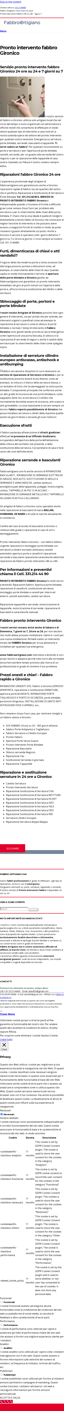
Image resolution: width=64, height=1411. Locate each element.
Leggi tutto (6, 1039)
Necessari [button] (5, 1110)
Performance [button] (7, 1321)
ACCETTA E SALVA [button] (10, 1397)
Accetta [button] (53, 1027)
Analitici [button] (4, 1344)
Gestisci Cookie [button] (49, 1035)
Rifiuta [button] (12, 1031)
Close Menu (7, 1014)
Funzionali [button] (5, 1298)
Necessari (9, 1114)
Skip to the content (10, 1)
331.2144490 (20, 7)
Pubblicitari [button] (6, 1371)
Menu (3, 31)
